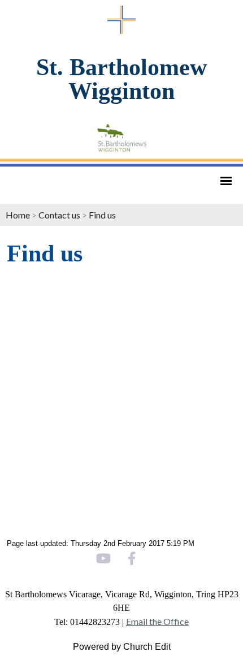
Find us (102, 214)
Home (18, 214)
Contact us (59, 214)
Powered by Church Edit (122, 646)
